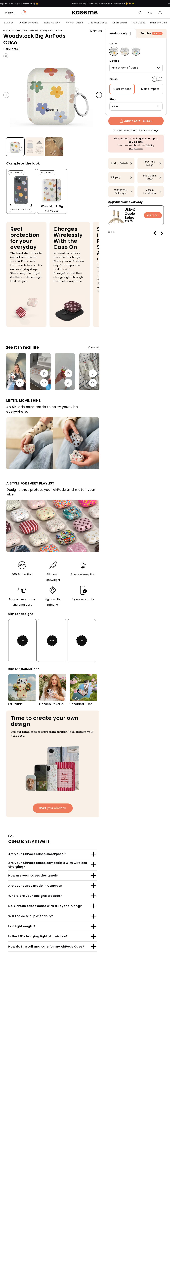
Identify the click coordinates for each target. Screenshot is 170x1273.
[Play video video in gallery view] (54, 146)
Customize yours (28, 22)
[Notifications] (24, 12)
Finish (113, 79)
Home (6, 30)
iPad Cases (138, 22)
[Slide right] (99, 95)
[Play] (44, 373)
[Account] (150, 12)
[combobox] (136, 68)
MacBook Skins (159, 22)
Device (114, 61)
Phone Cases (51, 22)
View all (94, 347)
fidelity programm (141, 147)
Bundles (8, 22)
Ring (112, 99)
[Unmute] (20, 383)
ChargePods (119, 22)
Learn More (160, 79)
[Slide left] (6, 95)
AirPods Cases (74, 22)
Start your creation (52, 808)
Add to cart (152, 215)
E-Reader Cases (97, 22)
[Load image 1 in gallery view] (15, 146)
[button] (140, 12)
